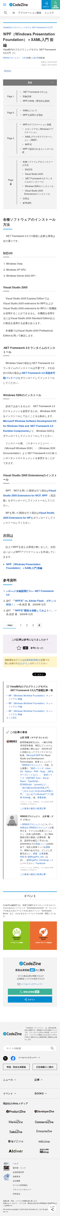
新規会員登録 (31, 991)
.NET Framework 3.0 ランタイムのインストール (38, 180)
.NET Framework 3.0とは (35, 91)
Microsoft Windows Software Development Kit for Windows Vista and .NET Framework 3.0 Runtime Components (29, 426)
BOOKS (39, 1093)
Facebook (40, 863)
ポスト (40, 674)
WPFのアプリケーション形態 (37, 124)
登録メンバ (41, 843)
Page (10, 96)
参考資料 (27, 202)
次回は (26, 198)
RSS (22, 856)
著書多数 (41, 797)
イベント (8, 1093)
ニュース (8, 1079)
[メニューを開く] (4, 4)
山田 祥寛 (36, 57)
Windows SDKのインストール (39, 186)
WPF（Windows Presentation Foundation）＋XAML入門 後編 (24, 566)
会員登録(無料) (31, 659)
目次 (30, 82)
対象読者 (27, 96)
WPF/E (28, 144)
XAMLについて (30, 110)
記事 (41, 853)
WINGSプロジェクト (32, 764)
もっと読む (11, 717)
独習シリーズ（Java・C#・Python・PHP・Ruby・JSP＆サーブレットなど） (37, 771)
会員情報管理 (18, 1172)
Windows (7, 71)
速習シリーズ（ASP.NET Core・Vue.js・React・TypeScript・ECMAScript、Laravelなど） (36, 779)
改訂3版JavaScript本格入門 (35, 787)
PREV (10, 625)
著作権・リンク (19, 1167)
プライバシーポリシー (22, 1189)
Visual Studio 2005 (34, 173)
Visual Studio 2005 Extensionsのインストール (37, 192)
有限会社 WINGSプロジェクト (34, 827)
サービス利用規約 (20, 1185)
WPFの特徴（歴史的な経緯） (37, 100)
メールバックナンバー (32, 983)
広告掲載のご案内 (44, 1066)
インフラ (49, 12)
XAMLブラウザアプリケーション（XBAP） (38, 138)
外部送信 (16, 1193)
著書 (35, 853)
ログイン (25, 663)
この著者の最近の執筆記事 (33, 808)
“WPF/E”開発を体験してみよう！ (32, 610)
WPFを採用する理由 (33, 114)
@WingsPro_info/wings (37, 859)
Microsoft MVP (33, 755)
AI (14, 12)
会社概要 (16, 1180)
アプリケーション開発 (29, 12)
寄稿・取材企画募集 (16, 1066)
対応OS (28, 169)
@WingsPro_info (36, 856)
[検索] (5, 13)
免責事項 (16, 1176)
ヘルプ (15, 1163)
